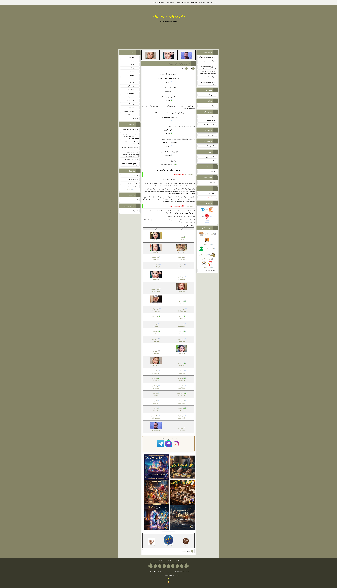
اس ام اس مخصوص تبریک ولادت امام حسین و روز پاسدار (208, 72)
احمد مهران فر (156, 430)
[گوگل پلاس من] (159, 566)
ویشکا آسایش (181, 388)
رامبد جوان (182, 430)
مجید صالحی (182, 303)
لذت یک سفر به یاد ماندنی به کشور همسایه (131, 142)
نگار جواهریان (181, 418)
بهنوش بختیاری (182, 341)
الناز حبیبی (155, 403)
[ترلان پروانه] (168, 55)
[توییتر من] (164, 566)
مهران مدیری (155, 373)
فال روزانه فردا (134, 210)
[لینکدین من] (151, 566)
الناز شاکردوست (156, 267)
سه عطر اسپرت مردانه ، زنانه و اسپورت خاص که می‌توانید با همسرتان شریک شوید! (130, 136)
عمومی (184, 551)
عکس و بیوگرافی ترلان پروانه (169, 16)
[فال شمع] (156, 492)
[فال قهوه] (182, 492)
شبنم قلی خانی (156, 365)
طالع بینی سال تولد (210, 270)
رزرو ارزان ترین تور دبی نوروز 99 (130, 148)
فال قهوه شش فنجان (209, 124)
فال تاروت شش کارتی (132, 96)
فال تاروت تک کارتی (132, 82)
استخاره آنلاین (170, 2)
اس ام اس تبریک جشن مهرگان (207, 57)
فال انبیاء (212, 106)
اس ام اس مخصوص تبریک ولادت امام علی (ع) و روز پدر (208, 67)
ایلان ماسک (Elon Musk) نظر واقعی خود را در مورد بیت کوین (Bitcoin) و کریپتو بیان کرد (131, 154)
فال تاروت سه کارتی (132, 86)
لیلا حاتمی (181, 239)
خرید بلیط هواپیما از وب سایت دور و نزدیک (130, 164)
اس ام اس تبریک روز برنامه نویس (208, 83)
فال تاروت (202, 2)
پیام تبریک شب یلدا (133, 186)
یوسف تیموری (155, 333)
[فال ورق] (156, 517)
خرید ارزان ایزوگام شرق (131, 159)
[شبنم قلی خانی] (150, 55)
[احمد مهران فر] (186, 55)
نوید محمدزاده (181, 326)
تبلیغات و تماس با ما (158, 2)
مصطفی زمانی (156, 418)
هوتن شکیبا (156, 380)
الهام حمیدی (182, 365)
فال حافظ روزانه (133, 179)
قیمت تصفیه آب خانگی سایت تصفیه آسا (131, 130)
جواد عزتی (156, 326)
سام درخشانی (155, 259)
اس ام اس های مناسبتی (182, 2)
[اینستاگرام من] (172, 566)
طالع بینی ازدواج (211, 146)
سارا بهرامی (182, 410)
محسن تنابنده (181, 267)
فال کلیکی (212, 171)
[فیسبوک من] (177, 566)
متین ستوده (182, 259)
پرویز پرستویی (156, 318)
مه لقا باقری (156, 239)
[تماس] (168, 566)
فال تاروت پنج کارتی (132, 93)
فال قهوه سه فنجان (210, 120)
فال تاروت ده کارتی (132, 104)
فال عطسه (135, 199)
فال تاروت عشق (133, 107)
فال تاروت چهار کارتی (132, 89)
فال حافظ (209, 2)
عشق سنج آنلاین (211, 182)
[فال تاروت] (182, 467)
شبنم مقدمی (182, 373)
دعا (214, 160)
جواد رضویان (156, 341)
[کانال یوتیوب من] (155, 566)
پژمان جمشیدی (156, 291)
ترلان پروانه (156, 279)
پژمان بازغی (156, 388)
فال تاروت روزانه (133, 57)
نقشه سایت (161, 575)
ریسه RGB (212, 193)
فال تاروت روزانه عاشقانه (131, 111)
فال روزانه (194, 2)
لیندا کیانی (155, 395)
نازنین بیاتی (182, 353)
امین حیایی (182, 318)
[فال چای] (182, 517)
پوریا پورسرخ (155, 353)
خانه (216, 2)
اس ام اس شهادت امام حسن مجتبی (208, 77)
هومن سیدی (182, 380)
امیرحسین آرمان (156, 311)
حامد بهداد (155, 410)
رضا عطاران (156, 303)
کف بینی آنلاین (211, 135)
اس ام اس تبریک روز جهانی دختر (208, 61)
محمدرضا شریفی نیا (182, 252)
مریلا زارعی (156, 252)
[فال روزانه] (156, 467)
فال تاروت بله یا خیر (132, 114)
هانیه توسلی (182, 291)
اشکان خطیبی (181, 403)
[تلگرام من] (181, 566)
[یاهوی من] (186, 566)
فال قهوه (212, 116)
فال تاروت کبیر (134, 60)
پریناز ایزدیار (182, 333)
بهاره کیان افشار (182, 311)
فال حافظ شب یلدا (133, 183)
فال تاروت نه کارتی (132, 100)
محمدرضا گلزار (182, 395)
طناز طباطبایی (181, 279)
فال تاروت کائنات (133, 68)
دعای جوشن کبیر (210, 157)
